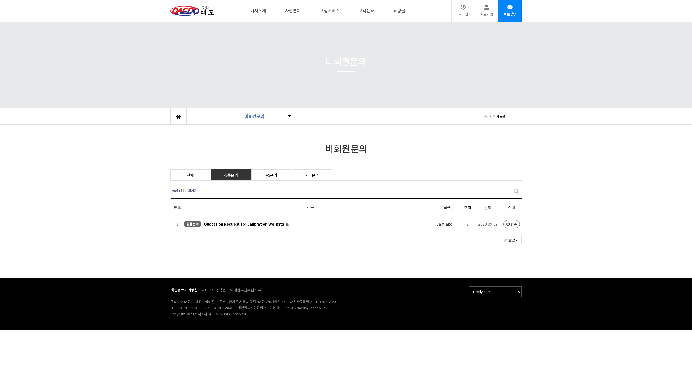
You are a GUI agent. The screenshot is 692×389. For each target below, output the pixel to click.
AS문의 (271, 175)
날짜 (487, 207)
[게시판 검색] (516, 191)
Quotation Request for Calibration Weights (244, 224)
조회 (467, 207)
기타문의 (312, 175)
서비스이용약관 (214, 290)
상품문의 (231, 175)
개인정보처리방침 (184, 290)
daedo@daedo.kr (311, 307)
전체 (190, 175)
